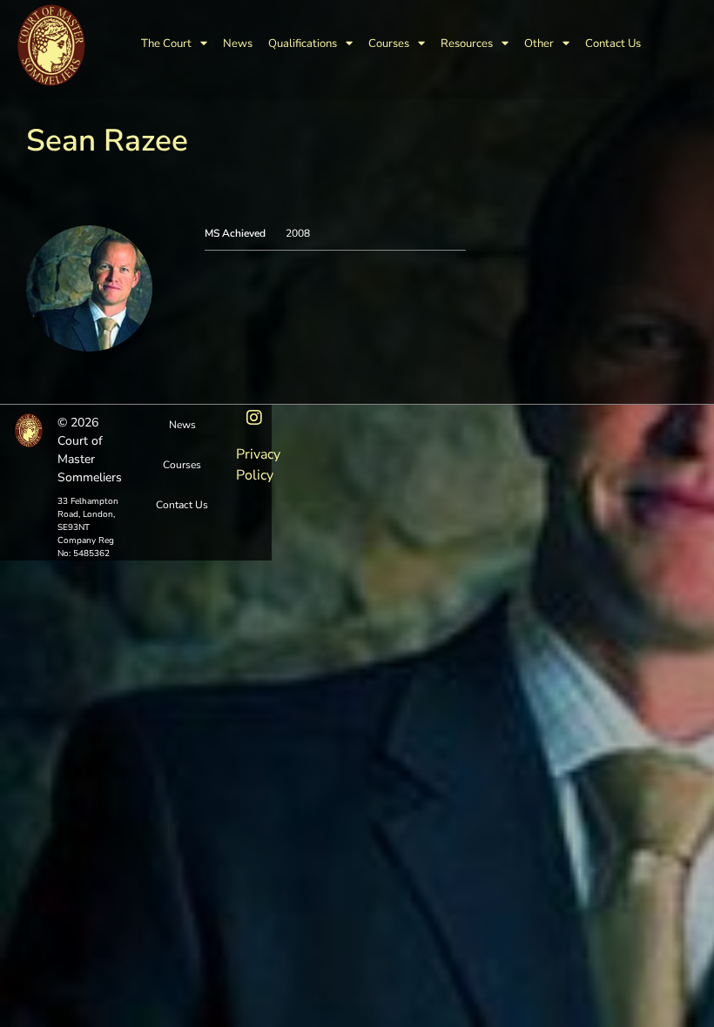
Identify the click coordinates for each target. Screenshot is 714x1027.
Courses (388, 43)
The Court (166, 43)
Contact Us (613, 43)
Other (539, 43)
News (238, 43)
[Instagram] (254, 417)
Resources (467, 43)
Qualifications (302, 43)
